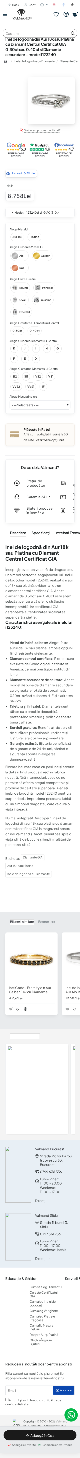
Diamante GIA (32, 857)
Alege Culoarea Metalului (26, 247)
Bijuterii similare (22, 921)
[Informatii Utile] (43, 5)
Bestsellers (46, 922)
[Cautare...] (72, 33)
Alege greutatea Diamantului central (34, 323)
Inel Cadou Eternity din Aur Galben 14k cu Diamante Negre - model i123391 (30, 989)
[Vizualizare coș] (75, 14)
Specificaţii (41, 532)
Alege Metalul (19, 229)
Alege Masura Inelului (24, 396)
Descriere (18, 532)
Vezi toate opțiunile (50, 440)
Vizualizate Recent (25, 1035)
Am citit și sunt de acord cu (33, 1402)
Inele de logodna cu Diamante (34, 61)
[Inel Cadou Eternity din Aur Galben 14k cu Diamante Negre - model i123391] (31, 958)
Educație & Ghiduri (21, 1278)
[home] (6, 61)
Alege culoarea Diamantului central (33, 341)
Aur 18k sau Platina (20, 866)
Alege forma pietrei (23, 279)
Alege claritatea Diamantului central (34, 368)
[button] (40, 1435)
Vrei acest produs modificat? (42, 130)
